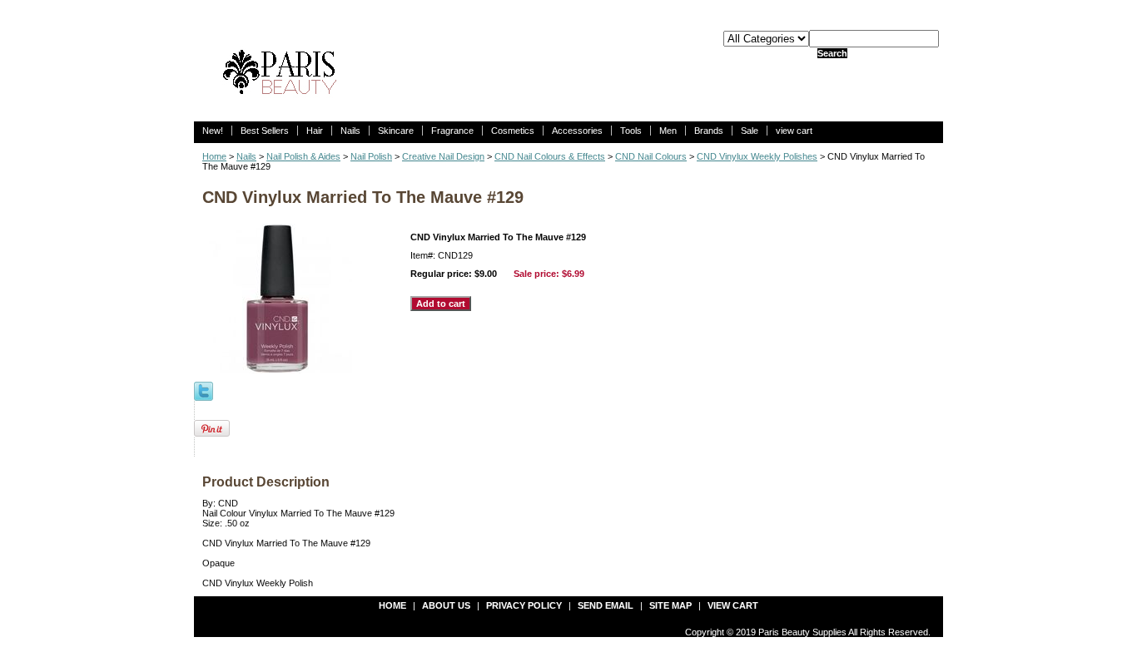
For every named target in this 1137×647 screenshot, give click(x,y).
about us (446, 605)
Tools (631, 131)
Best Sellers (265, 131)
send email (605, 605)
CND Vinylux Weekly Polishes (757, 156)
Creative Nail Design (443, 156)
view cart (794, 131)
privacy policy (524, 605)
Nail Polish (371, 156)
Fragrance (452, 131)
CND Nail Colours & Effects (549, 156)
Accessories (577, 131)
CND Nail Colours (651, 156)
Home (214, 156)
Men (668, 131)
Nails (350, 131)
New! (212, 131)
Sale (749, 131)
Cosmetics (512, 131)
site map (670, 605)
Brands (708, 131)
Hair (314, 131)
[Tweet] (203, 390)
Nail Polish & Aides (303, 156)
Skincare (396, 131)
